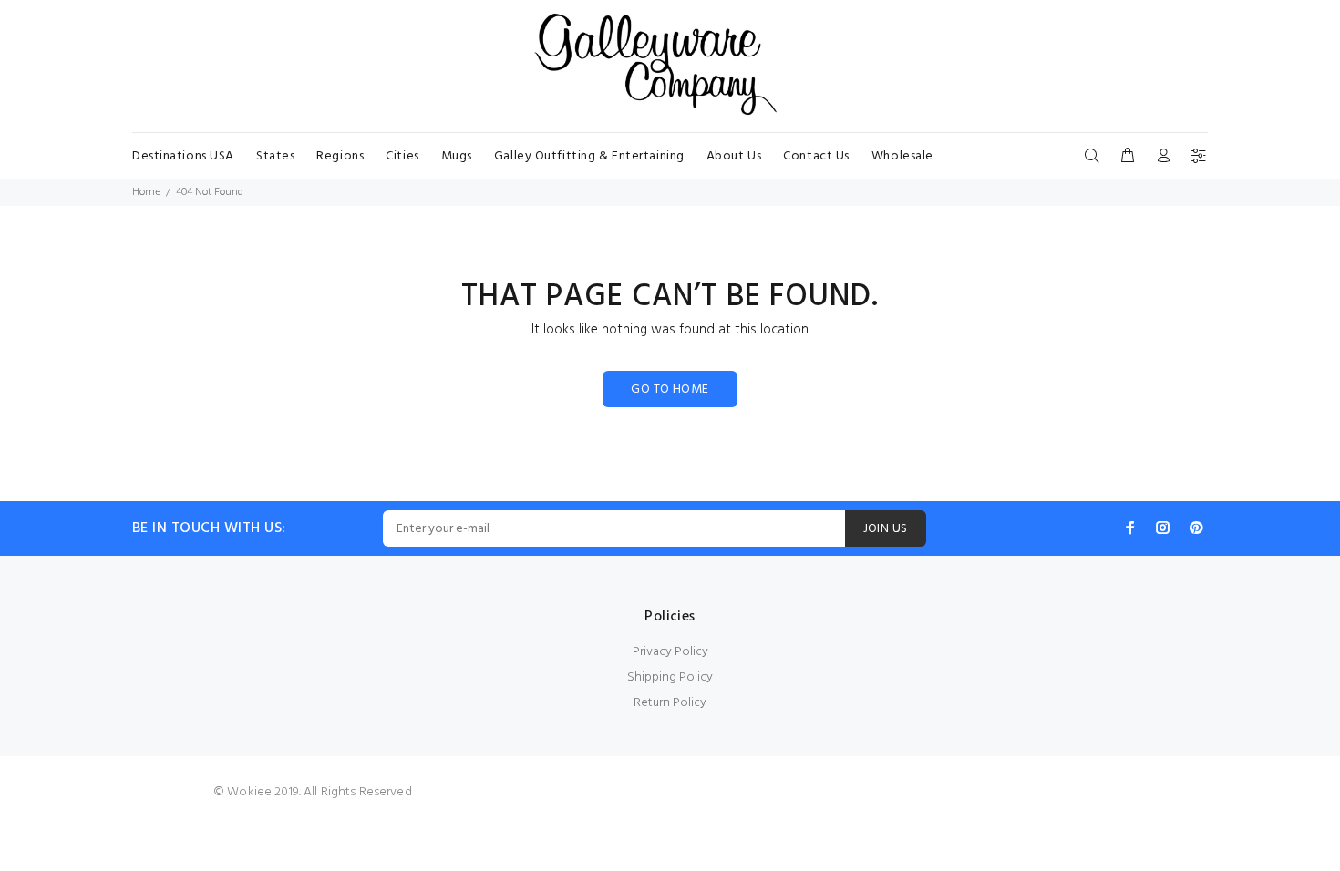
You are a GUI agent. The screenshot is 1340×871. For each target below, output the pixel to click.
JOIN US (885, 528)
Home (146, 192)
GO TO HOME (669, 389)
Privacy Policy (670, 651)
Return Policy (670, 702)
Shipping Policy (670, 677)
